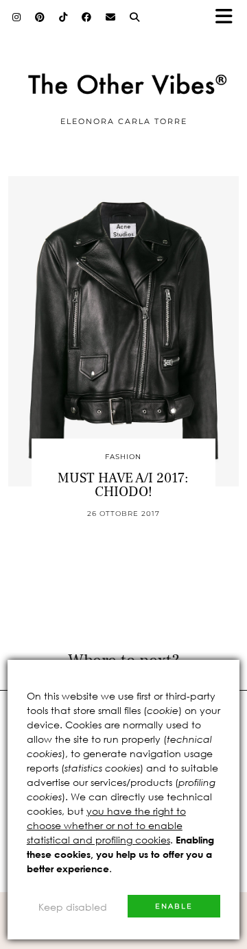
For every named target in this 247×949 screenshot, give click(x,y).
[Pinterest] (40, 17)
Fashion (123, 456)
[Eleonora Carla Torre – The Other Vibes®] (123, 63)
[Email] (111, 17)
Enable (174, 906)
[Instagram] (16, 17)
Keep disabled (72, 907)
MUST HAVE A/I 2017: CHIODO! (123, 485)
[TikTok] (63, 17)
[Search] (135, 17)
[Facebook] (87, 17)
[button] (228, 17)
